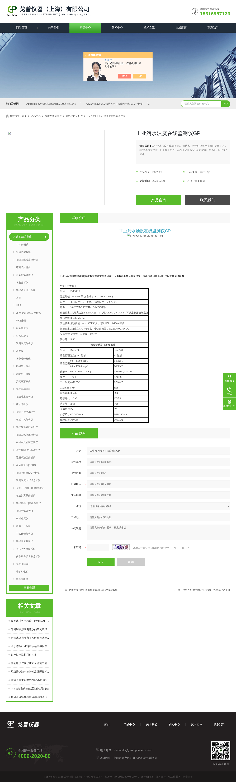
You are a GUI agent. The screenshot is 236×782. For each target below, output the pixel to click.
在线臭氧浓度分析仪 (27, 427)
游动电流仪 (22, 328)
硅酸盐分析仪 (23, 366)
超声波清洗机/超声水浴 (28, 313)
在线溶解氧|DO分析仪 (28, 472)
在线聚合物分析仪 (25, 290)
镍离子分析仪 (23, 267)
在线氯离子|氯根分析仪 (28, 503)
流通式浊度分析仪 (25, 457)
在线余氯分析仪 (24, 419)
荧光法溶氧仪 (23, 381)
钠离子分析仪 (23, 526)
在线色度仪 (22, 518)
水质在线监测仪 (53, 116)
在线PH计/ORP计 (25, 411)
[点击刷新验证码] (121, 547)
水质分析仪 (22, 282)
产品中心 (85, 27)
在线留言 (181, 27)
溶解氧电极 (22, 571)
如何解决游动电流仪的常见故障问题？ (31, 629)
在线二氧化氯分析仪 (27, 434)
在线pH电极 (22, 564)
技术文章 (149, 27)
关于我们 (53, 27)
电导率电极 (22, 579)
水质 (18, 297)
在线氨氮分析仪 (24, 510)
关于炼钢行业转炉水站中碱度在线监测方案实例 (31, 646)
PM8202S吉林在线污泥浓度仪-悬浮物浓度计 (206, 590)
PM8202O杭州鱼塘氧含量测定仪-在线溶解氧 (93, 590)
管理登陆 (187, 776)
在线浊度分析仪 (74, 116)
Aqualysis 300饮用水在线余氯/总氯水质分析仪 (51, 103)
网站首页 (21, 27)
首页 (24, 116)
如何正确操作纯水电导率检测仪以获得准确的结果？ (31, 697)
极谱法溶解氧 (23, 252)
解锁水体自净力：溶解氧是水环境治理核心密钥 (31, 637)
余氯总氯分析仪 (24, 275)
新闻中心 (117, 27)
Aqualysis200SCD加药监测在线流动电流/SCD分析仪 (114, 103)
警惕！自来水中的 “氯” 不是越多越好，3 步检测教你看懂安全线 (31, 680)
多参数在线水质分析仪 (28, 556)
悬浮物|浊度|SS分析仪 (28, 449)
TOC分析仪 (22, 244)
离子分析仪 (22, 404)
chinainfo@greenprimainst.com (133, 750)
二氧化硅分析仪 (24, 533)
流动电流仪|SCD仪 (26, 465)
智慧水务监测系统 (25, 548)
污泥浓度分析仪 (24, 343)
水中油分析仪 (23, 358)
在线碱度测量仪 (24, 541)
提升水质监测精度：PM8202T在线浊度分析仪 (31, 620)
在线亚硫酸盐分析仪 (27, 259)
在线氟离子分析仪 (25, 495)
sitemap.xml (147, 776)
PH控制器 (21, 320)
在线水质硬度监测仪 (27, 442)
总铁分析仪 (22, 335)
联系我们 (213, 27)
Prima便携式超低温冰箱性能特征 (30, 688)
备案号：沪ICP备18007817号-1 (122, 776)
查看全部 (29, 587)
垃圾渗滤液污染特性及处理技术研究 (31, 671)
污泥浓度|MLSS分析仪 (28, 480)
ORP (18, 305)
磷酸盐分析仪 (23, 373)
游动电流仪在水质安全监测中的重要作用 (31, 663)
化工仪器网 (174, 776)
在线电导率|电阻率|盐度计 (30, 488)
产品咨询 (158, 200)
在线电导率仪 (23, 389)
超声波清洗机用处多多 (24, 654)
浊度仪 (19, 351)
